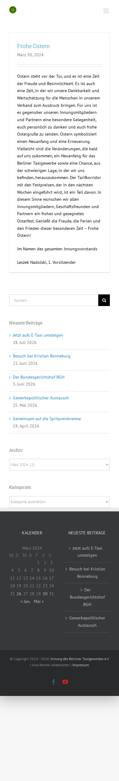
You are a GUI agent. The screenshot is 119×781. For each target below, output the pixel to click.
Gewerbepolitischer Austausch (41, 398)
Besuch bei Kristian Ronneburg (41, 356)
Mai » (39, 601)
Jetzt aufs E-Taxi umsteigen (38, 335)
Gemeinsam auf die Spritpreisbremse (47, 418)
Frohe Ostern (33, 46)
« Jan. (25, 601)
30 (45, 593)
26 (18, 593)
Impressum (80, 665)
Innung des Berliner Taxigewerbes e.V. (80, 658)
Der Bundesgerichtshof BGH (38, 377)
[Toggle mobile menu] (106, 11)
